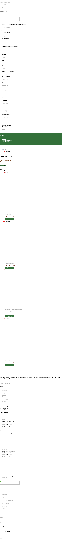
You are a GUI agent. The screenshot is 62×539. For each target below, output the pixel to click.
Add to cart (3, 165)
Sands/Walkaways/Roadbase (13, 167)
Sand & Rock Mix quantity (4, 164)
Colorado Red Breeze (9, 263)
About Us (1, 514)
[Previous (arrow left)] (0, 538)
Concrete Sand (8, 214)
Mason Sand (7, 360)
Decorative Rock (8, 309)
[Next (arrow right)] (1, 538)
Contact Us (2, 519)
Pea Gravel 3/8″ (8, 311)
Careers (1, 517)
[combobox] (5, 11)
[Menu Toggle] (0, 22)
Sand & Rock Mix (5, 141)
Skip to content (2, 0)
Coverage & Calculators (6, 27)
